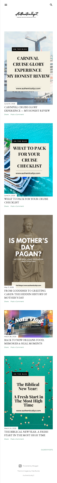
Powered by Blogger (30, 466)
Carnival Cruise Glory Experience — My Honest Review (27, 108)
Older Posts (47, 450)
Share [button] (6, 114)
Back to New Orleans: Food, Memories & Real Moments (24, 341)
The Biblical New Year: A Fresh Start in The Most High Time (26, 433)
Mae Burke (35, 471)
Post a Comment (17, 114)
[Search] (51, 4)
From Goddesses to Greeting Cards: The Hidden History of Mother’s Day (25, 294)
